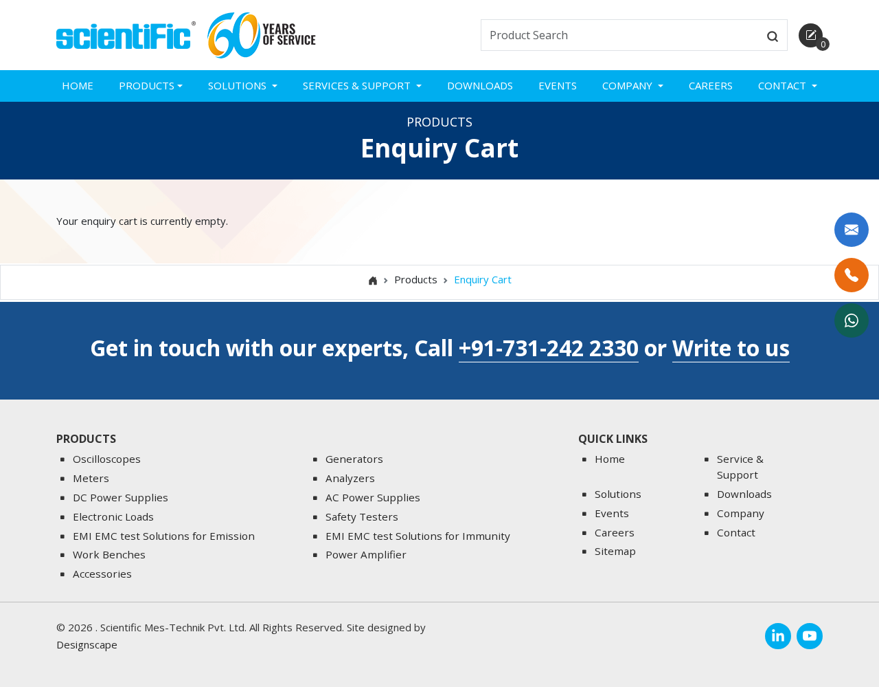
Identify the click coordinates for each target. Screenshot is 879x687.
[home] (126, 34)
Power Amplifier (366, 554)
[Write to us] (851, 229)
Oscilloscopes (107, 459)
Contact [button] (783, 85)
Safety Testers (362, 516)
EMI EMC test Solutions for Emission (164, 536)
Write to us (731, 347)
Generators (354, 459)
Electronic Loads (113, 516)
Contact (736, 532)
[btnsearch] (772, 35)
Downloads (480, 85)
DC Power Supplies (120, 497)
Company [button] (628, 85)
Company (740, 513)
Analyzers (350, 478)
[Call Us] (851, 275)
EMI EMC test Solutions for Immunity (418, 536)
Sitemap (615, 551)
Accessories (102, 573)
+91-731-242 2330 (549, 347)
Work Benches (109, 554)
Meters (91, 478)
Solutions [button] (238, 85)
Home (77, 85)
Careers (711, 85)
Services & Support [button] (358, 85)
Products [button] (146, 85)
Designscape (86, 644)
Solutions (618, 494)
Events (557, 85)
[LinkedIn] (778, 636)
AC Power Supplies (373, 497)
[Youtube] (810, 636)
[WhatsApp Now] (851, 320)
